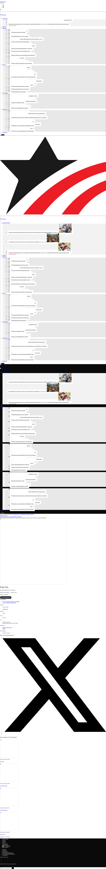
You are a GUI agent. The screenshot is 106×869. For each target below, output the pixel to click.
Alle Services (3, 516)
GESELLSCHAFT (30, 514)
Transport (19, 516)
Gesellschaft (5, 844)
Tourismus (4, 843)
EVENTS (14, 514)
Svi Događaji (3, 599)
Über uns (4, 850)
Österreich (2, 515)
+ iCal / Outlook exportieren (9, 602)
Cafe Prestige (2, 834)
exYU (6, 515)
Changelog (4, 855)
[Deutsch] (2, 2)
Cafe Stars (2, 761)
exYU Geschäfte (13, 516)
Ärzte (7, 516)
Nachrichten (5, 839)
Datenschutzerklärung (7, 852)
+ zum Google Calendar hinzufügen (10, 601)
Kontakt (4, 849)
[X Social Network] (54, 731)
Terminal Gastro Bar (3, 785)
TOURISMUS (23, 514)
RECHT (18, 514)
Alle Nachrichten (12, 25)
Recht (3, 842)
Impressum (5, 851)
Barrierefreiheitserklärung (8, 854)
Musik (3, 628)
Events (4, 840)
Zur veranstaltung (5, 597)
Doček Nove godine (7, 627)
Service (4, 841)
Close (3, 134)
